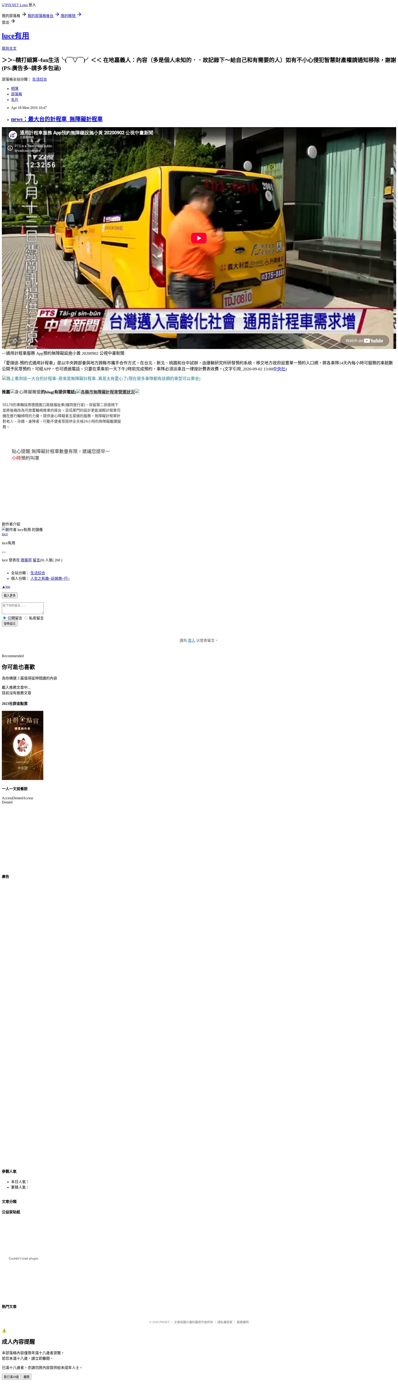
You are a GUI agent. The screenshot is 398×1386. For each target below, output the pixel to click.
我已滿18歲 (11, 1377)
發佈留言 (10, 623)
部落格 (16, 94)
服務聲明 (243, 1322)
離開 (26, 1377)
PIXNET (164, 1322)
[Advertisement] (25, 488)
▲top (6, 587)
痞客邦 (26, 560)
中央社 (279, 369)
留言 (36, 560)
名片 (14, 100)
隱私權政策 (224, 1322)
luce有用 (15, 36)
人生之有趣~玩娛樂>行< (50, 578)
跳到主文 (9, 48)
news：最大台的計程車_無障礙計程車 (57, 119)
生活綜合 (39, 79)
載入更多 (10, 595)
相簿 (14, 89)
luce (5, 534)
